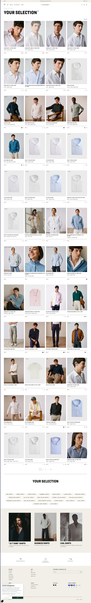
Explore (10, 569)
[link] (45, 1)
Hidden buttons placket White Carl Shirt (76, 198)
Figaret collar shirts (59, 497)
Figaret (80, 599)
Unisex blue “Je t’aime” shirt (52, 49)
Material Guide (11, 576)
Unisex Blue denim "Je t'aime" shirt (74, 274)
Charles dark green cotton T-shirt (75, 311)
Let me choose (6, 597)
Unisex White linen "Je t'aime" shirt (32, 49)
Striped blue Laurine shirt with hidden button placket (35, 274)
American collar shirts (13, 500)
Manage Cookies (33, 588)
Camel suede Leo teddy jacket (73, 349)
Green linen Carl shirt (72, 123)
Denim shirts (56, 494)
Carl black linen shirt (51, 423)
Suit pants (81, 500)
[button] (4, 4)
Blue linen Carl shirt (10, 161)
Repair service (33, 576)
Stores (84, 1)
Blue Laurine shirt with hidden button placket (75, 236)
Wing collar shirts (43, 497)
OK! (17, 597)
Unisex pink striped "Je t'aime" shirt (32, 312)
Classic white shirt (8, 198)
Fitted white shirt (50, 161)
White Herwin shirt (8, 423)
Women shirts (20, 494)
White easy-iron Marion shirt (52, 235)
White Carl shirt (72, 86)
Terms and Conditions (34, 584)
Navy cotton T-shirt (50, 384)
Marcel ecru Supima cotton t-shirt (33, 384)
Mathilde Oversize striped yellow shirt (33, 235)
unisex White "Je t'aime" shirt (73, 49)
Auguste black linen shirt (51, 123)
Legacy (32, 583)
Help (32, 569)
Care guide (10, 579)
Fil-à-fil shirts (28, 497)
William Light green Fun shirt (52, 312)
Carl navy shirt (9, 123)
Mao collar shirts (29, 500)
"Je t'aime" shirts (17, 543)
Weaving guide (11, 577)
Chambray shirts (44, 494)
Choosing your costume (40, 503)
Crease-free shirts (14, 497)
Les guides (54, 503)
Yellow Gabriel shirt (29, 423)
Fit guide (10, 572)
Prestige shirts (79, 494)
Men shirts (10, 494)
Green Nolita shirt (8, 274)
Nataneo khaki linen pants (9, 349)
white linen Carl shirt (30, 123)
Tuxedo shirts (58, 500)
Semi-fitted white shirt (30, 161)
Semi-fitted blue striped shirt (73, 423)
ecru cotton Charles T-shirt (10, 384)
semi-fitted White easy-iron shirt (11, 235)
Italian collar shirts (75, 497)
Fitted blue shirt (50, 198)
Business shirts (42, 543)
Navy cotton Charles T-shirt (31, 349)
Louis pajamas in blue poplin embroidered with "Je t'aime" (35, 86)
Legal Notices (33, 586)
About (10, 583)
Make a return (33, 572)
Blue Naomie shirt (50, 274)
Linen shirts (67, 494)
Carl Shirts (65, 543)
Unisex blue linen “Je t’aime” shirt (74, 460)
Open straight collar (45, 500)
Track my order (33, 574)
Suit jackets (70, 500)
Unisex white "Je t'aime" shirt (10, 49)
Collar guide (11, 574)
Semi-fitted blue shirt (72, 161)
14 (50, 469)
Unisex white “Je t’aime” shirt (73, 385)
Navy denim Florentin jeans (52, 349)
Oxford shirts (32, 494)
